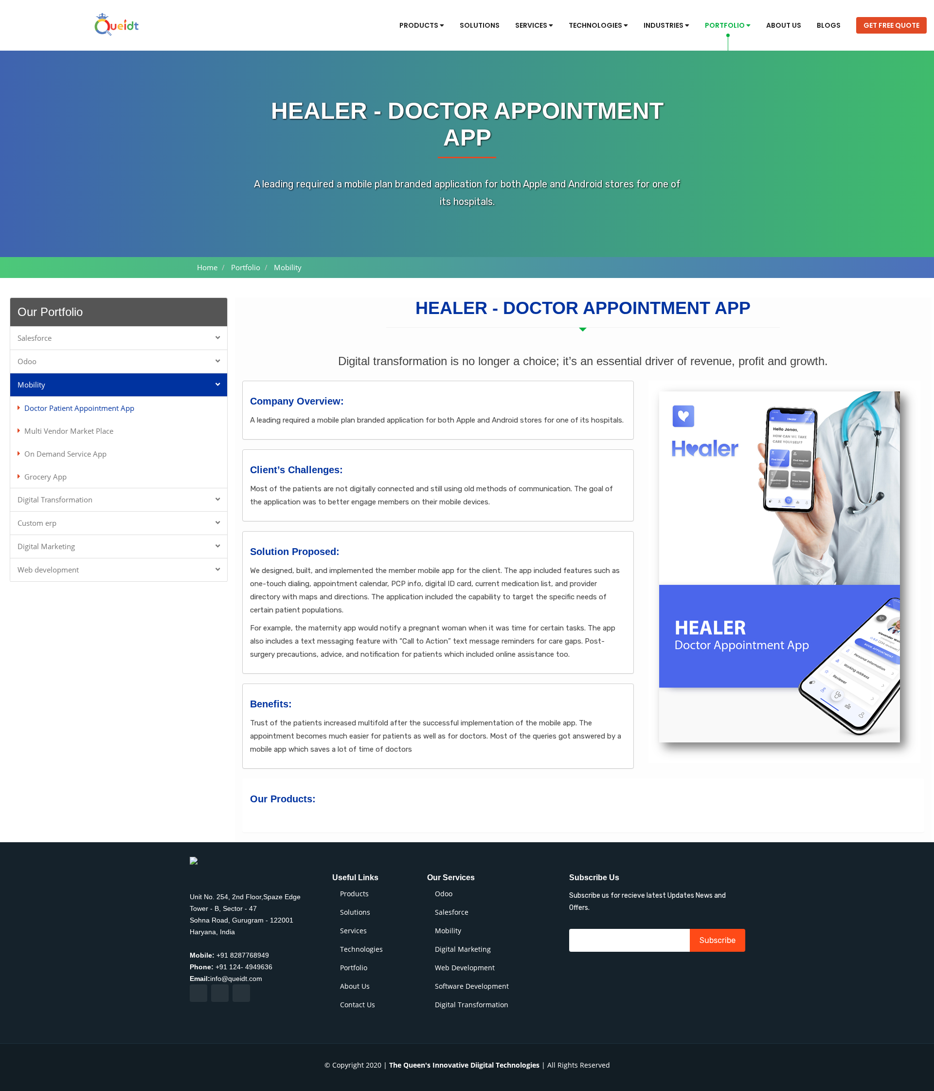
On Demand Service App (65, 453)
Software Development (472, 986)
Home (207, 267)
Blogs (829, 25)
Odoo (27, 361)
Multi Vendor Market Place (68, 430)
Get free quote (891, 25)
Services (532, 25)
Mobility (31, 384)
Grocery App (45, 476)
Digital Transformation (55, 499)
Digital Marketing (46, 546)
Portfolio (725, 25)
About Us (783, 25)
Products (419, 25)
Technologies (596, 25)
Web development (48, 569)
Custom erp (37, 522)
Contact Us (357, 1004)
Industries (664, 25)
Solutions (480, 25)
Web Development (465, 967)
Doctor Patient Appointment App (79, 407)
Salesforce (35, 337)
